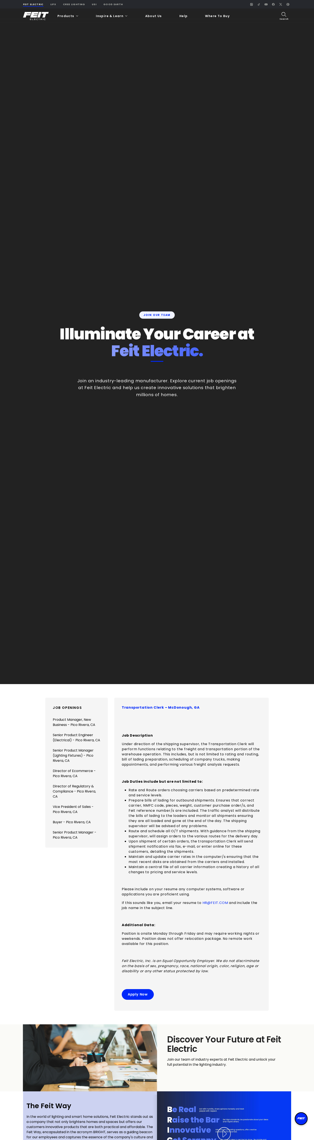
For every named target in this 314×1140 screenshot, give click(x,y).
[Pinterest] (288, 4)
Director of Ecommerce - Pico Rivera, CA (74, 773)
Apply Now (138, 994)
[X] (280, 4)
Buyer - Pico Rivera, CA (72, 822)
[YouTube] (266, 4)
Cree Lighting (74, 4)
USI (94, 4)
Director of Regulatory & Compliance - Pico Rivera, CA (74, 791)
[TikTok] (259, 4)
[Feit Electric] (36, 16)
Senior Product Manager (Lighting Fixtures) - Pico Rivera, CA (73, 755)
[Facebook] (273, 4)
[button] (68, 16)
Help (183, 16)
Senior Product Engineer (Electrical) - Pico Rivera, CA (76, 738)
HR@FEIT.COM (215, 902)
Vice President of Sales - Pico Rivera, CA (73, 809)
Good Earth (113, 4)
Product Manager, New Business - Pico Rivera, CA (74, 722)
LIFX (53, 4)
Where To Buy (217, 16)
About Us (153, 16)
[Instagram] (251, 4)
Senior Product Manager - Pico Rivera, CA (74, 835)
